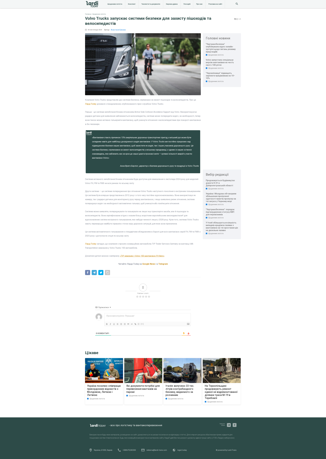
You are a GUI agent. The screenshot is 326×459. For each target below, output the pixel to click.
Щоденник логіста (114, 4)
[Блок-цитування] (128, 324)
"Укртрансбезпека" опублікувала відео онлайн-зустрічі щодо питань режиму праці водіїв (221, 48)
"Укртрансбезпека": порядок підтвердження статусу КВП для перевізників (220, 212)
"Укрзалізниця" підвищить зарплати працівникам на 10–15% (220, 75)
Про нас (199, 4)
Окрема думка (172, 4)
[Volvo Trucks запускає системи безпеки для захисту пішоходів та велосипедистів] (87, 273)
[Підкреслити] (114, 324)
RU (235, 19)
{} (139, 324)
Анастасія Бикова (118, 30)
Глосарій (187, 4)
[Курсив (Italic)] (110, 324)
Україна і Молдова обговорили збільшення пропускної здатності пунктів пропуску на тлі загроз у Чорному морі (221, 197)
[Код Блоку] (132, 324)
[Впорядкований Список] (121, 324)
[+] (142, 324)
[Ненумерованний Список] (124, 324)
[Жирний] (107, 324)
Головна (88, 14)
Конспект (131, 4)
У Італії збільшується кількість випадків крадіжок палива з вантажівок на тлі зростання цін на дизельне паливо (222, 226)
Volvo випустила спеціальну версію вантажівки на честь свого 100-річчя (220, 62)
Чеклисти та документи (150, 4)
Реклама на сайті (215, 4)
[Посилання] (135, 324)
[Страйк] (117, 324)
